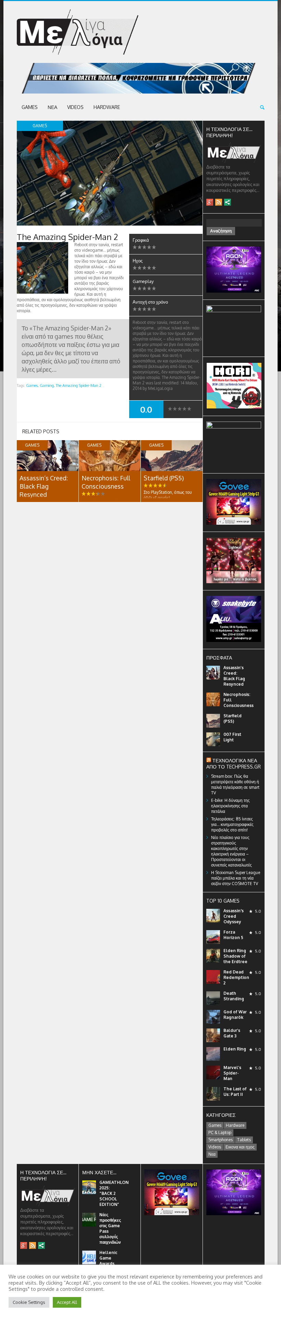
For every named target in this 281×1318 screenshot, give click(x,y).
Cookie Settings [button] (29, 1302)
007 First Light (232, 737)
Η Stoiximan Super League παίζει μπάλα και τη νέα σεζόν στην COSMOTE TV (235, 878)
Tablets (244, 1139)
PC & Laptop (219, 1132)
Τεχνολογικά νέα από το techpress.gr (233, 764)
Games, (32, 385)
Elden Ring (234, 1049)
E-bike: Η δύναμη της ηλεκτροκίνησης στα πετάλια (230, 806)
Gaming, (47, 385)
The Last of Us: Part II (235, 1091)
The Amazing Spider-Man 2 (78, 385)
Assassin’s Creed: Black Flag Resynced (44, 486)
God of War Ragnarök (235, 1014)
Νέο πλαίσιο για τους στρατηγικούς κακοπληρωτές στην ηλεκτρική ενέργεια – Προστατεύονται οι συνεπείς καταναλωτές (231, 851)
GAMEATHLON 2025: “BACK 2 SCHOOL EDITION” (114, 1193)
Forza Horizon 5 (233, 934)
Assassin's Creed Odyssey (233, 916)
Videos (75, 107)
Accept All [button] (67, 1302)
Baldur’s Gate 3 (231, 1033)
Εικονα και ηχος (240, 1147)
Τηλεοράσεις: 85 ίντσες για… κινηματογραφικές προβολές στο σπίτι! (232, 824)
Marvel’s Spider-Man (232, 1073)
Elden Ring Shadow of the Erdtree (235, 956)
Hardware (107, 107)
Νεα (52, 107)
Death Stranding (233, 996)
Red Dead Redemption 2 (236, 977)
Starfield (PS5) (164, 478)
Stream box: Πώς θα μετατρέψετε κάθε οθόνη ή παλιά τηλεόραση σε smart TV (235, 784)
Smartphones (220, 1139)
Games (30, 107)
